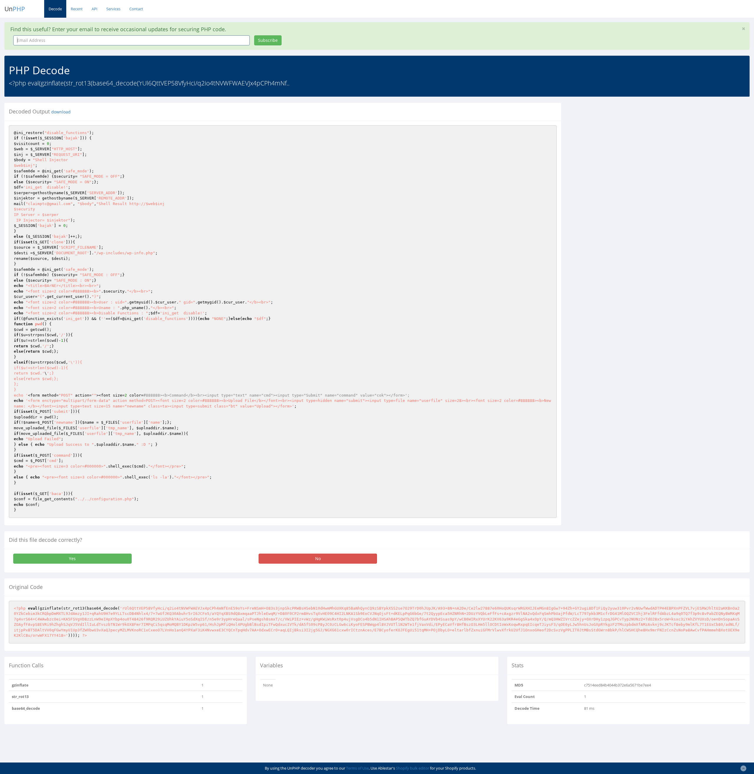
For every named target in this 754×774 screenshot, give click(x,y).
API (94, 8)
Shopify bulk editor (412, 768)
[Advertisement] (619, 144)
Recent (77, 8)
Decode (55, 8)
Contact (136, 8)
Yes (72, 558)
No (318, 558)
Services (113, 8)
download (61, 112)
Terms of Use (357, 768)
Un (14, 9)
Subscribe (268, 40)
